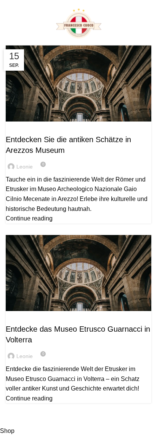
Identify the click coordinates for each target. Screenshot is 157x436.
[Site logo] (78, 24)
